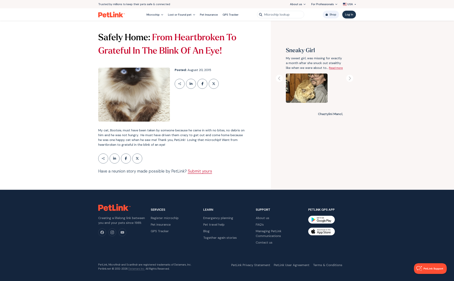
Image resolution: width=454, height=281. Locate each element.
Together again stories (220, 238)
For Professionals (322, 4)
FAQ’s (260, 224)
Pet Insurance (209, 15)
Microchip (153, 15)
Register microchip (165, 218)
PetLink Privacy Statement (250, 265)
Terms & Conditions (327, 265)
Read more (336, 68)
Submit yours (200, 171)
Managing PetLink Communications (268, 233)
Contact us (264, 242)
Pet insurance (161, 224)
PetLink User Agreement (291, 265)
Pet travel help (214, 224)
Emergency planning (218, 218)
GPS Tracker (231, 15)
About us (296, 4)
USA (350, 4)
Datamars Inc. (136, 269)
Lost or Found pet (180, 15)
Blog (206, 231)
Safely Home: (124, 38)
